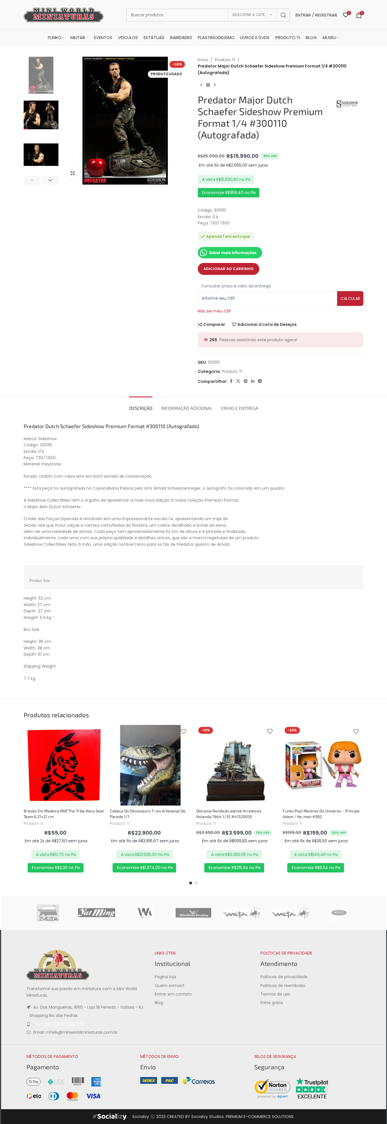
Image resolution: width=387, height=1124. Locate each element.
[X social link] (238, 381)
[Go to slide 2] (196, 883)
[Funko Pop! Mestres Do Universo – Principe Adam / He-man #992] (323, 765)
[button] (32, 180)
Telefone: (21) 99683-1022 (59, 1024)
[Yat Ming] (96, 913)
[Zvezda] (48, 913)
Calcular (350, 298)
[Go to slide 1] (190, 883)
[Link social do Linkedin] (252, 381)
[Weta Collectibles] (242, 913)
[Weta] (290, 913)
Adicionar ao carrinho (228, 268)
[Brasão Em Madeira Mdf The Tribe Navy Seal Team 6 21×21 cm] (64, 765)
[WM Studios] (145, 913)
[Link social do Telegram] (260, 381)
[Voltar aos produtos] (208, 84)
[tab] (140, 405)
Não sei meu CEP (214, 311)
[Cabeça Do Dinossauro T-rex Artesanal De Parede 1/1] (150, 765)
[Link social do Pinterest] (245, 381)
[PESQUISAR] (283, 15)
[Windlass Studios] (193, 913)
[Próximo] (214, 84)
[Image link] (58, 964)
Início (203, 60)
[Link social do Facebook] (231, 381)
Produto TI (225, 60)
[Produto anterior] (201, 84)
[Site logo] (63, 14)
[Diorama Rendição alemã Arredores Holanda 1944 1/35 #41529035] (236, 765)
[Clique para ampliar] (73, 173)
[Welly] (339, 913)
